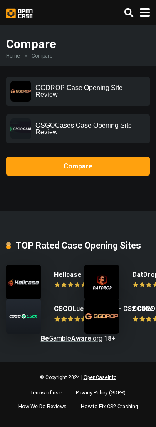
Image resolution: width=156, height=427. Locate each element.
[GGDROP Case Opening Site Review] (101, 331)
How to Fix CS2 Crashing (109, 406)
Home (13, 56)
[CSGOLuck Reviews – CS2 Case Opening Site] (23, 331)
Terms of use (46, 392)
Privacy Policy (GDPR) (101, 392)
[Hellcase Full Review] (23, 297)
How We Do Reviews (42, 406)
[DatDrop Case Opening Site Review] (101, 297)
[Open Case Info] (19, 12)
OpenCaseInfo (100, 377)
